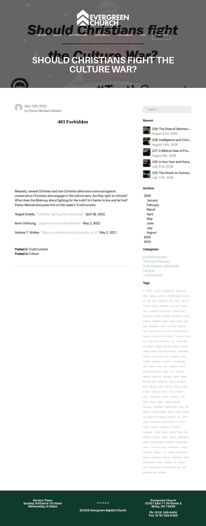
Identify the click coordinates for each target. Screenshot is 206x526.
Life (171, 371)
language (157, 452)
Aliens (145, 296)
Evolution (169, 336)
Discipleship (154, 326)
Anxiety (186, 296)
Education (181, 326)
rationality (168, 462)
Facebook (179, 336)
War (186, 432)
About (58, 34)
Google (146, 351)
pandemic (166, 457)
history (184, 447)
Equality (146, 336)
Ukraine (165, 432)
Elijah (145, 331)
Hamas (183, 356)
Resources (103, 34)
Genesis (184, 346)
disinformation (182, 442)
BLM (149, 301)
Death (179, 321)
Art (144, 301)
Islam (145, 366)
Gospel (153, 351)
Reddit (152, 402)
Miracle (184, 376)
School (170, 412)
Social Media (155, 422)
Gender (176, 346)
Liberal (165, 371)
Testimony (176, 427)
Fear (172, 341)
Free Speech (148, 346)
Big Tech (185, 301)
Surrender (154, 427)
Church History (165, 311)
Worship (173, 437)
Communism (148, 316)
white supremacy (149, 472)
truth (179, 467)
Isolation (152, 366)
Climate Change (179, 311)
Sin (179, 417)
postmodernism (149, 462)
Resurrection (159, 407)
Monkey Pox (163, 382)
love (164, 452)
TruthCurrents (38, 249)
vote (184, 467)
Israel (159, 366)
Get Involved (78, 34)
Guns (166, 356)
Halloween (174, 356)
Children (184, 306)
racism (159, 462)
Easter (162, 326)
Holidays (146, 361)
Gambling (167, 346)
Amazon (153, 296)
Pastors (178, 387)
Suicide (146, 427)
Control (186, 316)
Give (143, 34)
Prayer (145, 397)
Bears (155, 301)
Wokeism (156, 437)
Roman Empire (171, 407)
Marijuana (147, 376)
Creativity (146, 321)
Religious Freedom (172, 402)
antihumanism (183, 437)
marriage (171, 452)
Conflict (158, 316)
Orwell (160, 387)
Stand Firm (181, 422)
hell (157, 447)
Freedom (158, 346)
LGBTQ (158, 371)
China (145, 311)
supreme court (155, 467)
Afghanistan (180, 291)
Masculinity (156, 376)
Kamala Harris (148, 371)
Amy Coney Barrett (173, 296)
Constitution (177, 316)
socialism (181, 462)
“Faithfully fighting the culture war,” (60, 214)
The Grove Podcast (156, 261)
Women (165, 437)
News (145, 387)
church (145, 442)
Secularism (171, 417)
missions (146, 457)
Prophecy (174, 397)
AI (144, 291)
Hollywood (156, 361)
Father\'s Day (153, 341)
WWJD (180, 432)
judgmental (147, 452)
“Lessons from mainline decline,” (59, 223)
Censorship (174, 306)
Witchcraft (147, 437)
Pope (171, 392)
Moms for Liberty (149, 382)
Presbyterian (155, 397)
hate (153, 447)
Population (179, 392)
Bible (171, 301)
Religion (160, 402)
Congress (166, 316)
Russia (181, 407)
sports (145, 467)
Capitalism (164, 306)
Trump (157, 432)
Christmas (153, 311)
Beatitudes (163, 301)
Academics (125, 34)
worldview (162, 472)
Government (157, 356)
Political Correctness (159, 392)
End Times (167, 331)
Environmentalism (180, 331)
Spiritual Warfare (168, 422)
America (161, 296)
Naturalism (181, 382)
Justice (182, 366)
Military (176, 376)
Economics (171, 326)
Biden (177, 301)
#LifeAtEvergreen (155, 257)
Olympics (153, 387)
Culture (34, 254)
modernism (156, 457)
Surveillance (165, 427)
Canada (155, 306)
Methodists (167, 376)
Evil (162, 336)
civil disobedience (157, 442)
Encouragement (155, 331)
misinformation (182, 452)
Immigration (166, 361)
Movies (172, 382)
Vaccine (172, 432)
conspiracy (170, 442)
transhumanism (169, 467)
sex (175, 462)
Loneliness (179, 371)
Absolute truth (168, 291)
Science (178, 412)
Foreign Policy (181, 341)
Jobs (165, 366)
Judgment (173, 366)
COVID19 (146, 306)
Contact (161, 34)
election (146, 447)
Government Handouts (167, 351)
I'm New (42, 34)
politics (186, 457)
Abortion (157, 291)
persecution (177, 457)
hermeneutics (173, 447)
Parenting (169, 387)
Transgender (148, 432)
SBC (187, 407)
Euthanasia (155, 336)
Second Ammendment (157, 417)
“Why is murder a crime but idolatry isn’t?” (70, 232)
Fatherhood (164, 341)
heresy (163, 447)
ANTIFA (149, 291)
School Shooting (159, 412)
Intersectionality (179, 361)
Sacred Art (147, 412)
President (165, 397)
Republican (147, 407)
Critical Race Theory (160, 321)
